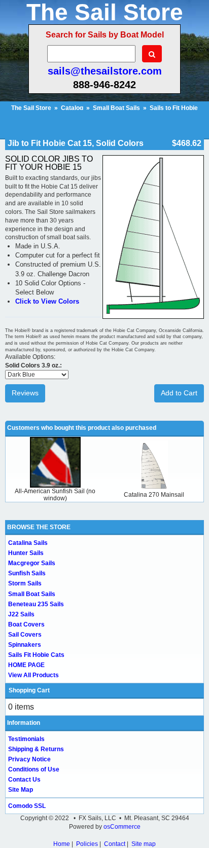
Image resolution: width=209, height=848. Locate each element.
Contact (114, 843)
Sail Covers (25, 634)
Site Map (20, 789)
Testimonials (26, 739)
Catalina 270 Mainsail (154, 494)
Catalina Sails (28, 542)
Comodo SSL (27, 805)
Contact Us (24, 779)
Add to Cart (179, 393)
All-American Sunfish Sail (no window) (55, 495)
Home (61, 843)
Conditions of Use (33, 769)
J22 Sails (21, 614)
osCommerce (122, 826)
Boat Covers (26, 624)
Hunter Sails (26, 553)
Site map (143, 843)
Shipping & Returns (36, 749)
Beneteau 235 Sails (36, 604)
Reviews (25, 393)
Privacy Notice (29, 759)
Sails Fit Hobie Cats (36, 654)
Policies (87, 843)
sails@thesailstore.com (105, 71)
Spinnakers (24, 644)
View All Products (33, 675)
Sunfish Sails (27, 573)
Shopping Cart (29, 690)
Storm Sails (25, 583)
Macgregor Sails (31, 563)
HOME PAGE (26, 665)
